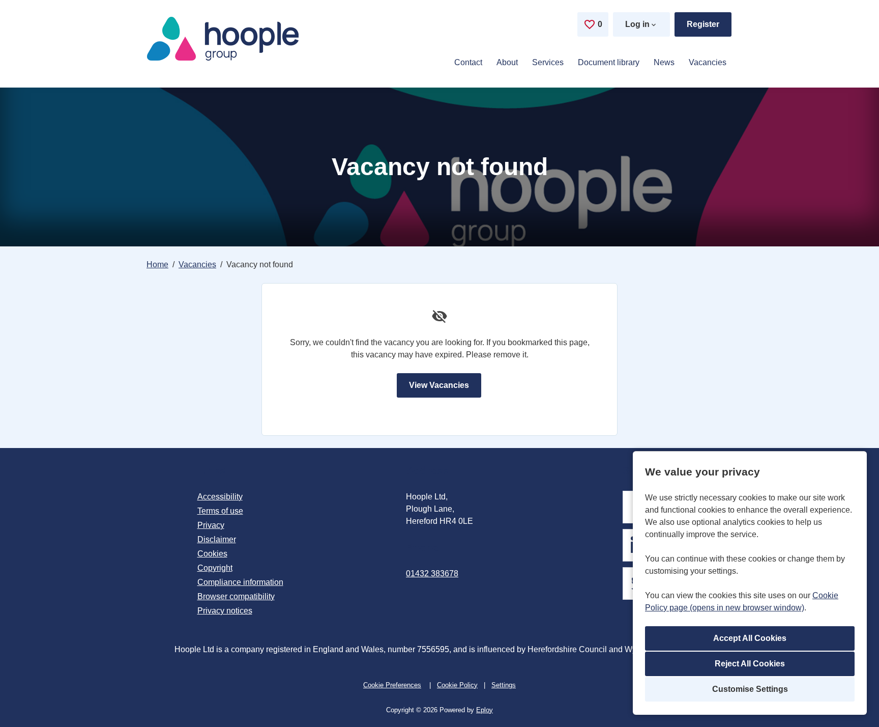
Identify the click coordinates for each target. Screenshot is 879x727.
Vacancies (707, 62)
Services (548, 62)
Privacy (210, 525)
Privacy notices (224, 610)
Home (157, 264)
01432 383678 (432, 573)
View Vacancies (439, 385)
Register (703, 24)
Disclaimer (216, 539)
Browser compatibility (236, 596)
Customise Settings (750, 689)
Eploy (484, 710)
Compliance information (240, 582)
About (507, 62)
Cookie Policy (457, 685)
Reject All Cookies (750, 663)
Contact (468, 62)
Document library (608, 62)
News (664, 62)
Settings (503, 685)
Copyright (214, 568)
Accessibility (220, 496)
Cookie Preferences (392, 685)
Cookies (212, 553)
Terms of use (220, 511)
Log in (637, 24)
